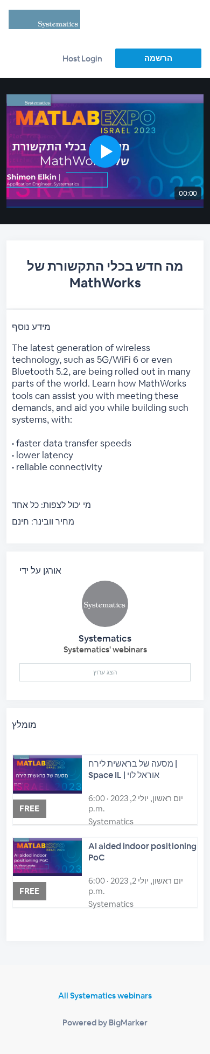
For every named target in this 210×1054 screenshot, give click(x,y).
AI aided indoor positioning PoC (142, 852)
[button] (105, 151)
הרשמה (158, 58)
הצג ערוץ (105, 672)
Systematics (105, 638)
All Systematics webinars (105, 995)
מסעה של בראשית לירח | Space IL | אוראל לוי (132, 769)
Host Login (82, 58)
